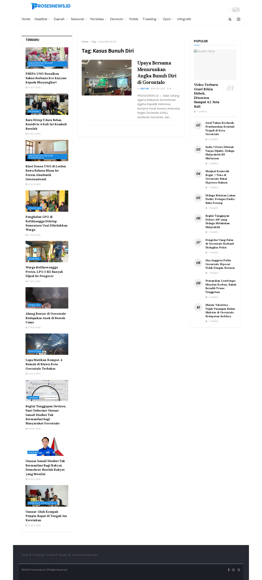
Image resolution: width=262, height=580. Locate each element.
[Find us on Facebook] (229, 570)
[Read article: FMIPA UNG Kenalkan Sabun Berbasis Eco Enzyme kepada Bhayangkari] (47, 58)
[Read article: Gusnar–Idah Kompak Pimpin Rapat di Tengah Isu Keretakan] (47, 495)
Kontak (50, 555)
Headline (41, 19)
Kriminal (34, 111)
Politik (133, 19)
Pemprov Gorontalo (42, 503)
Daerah (59, 19)
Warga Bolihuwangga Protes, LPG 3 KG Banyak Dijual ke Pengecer (44, 271)
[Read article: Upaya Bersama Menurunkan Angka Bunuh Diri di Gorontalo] (107, 77)
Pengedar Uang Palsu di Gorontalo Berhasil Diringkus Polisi (219, 243)
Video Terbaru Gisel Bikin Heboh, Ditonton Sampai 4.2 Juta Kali (206, 95)
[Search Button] (230, 19)
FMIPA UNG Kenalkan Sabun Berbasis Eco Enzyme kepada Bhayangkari (46, 78)
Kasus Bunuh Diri (108, 41)
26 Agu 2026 (33, 428)
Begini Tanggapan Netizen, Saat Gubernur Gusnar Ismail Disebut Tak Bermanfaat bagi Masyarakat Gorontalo (46, 414)
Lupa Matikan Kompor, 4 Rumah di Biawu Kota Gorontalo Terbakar (44, 364)
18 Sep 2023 (159, 88)
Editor (145, 88)
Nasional (77, 19)
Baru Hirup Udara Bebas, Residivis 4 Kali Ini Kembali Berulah (46, 124)
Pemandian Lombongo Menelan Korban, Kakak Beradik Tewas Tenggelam (220, 286)
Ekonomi (116, 19)
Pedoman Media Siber (85, 555)
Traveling (149, 19)
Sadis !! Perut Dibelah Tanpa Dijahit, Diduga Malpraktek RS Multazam (219, 152)
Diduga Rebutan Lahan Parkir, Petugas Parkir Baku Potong (220, 199)
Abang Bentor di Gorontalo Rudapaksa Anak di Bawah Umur (46, 318)
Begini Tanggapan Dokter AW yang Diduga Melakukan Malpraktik (217, 221)
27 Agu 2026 (33, 87)
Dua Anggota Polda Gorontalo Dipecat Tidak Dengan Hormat (220, 264)
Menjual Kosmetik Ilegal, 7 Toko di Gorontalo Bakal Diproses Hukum (217, 176)
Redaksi (63, 555)
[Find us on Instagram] (233, 570)
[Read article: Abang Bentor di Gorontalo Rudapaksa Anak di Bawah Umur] (47, 298)
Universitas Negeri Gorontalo (41, 63)
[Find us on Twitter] (238, 570)
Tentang (37, 555)
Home (26, 19)
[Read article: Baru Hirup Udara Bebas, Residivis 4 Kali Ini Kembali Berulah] (47, 104)
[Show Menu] (238, 19)
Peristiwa (97, 19)
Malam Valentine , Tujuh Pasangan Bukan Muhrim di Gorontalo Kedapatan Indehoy (220, 310)
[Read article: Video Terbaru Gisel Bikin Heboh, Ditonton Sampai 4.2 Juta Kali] (215, 64)
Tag (93, 41)
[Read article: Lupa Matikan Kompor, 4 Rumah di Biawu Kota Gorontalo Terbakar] (47, 344)
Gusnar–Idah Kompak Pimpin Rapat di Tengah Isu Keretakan (46, 516)
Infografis (184, 19)
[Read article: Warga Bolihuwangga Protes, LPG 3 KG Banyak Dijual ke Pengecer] (47, 251)
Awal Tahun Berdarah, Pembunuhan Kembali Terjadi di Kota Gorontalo (220, 128)
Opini (167, 19)
